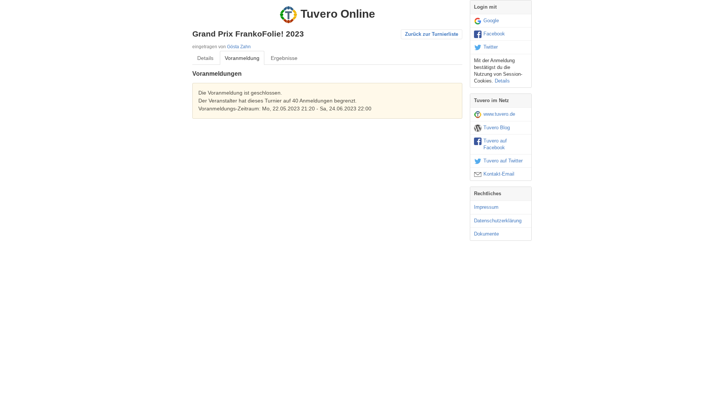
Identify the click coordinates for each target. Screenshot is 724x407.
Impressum (486, 207)
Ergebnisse (284, 58)
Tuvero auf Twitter (503, 161)
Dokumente (486, 234)
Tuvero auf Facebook (495, 144)
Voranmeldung (242, 58)
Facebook (494, 34)
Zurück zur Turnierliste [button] (431, 34)
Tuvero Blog (496, 127)
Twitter (490, 47)
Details (205, 58)
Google (491, 20)
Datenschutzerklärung (498, 220)
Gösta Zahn (239, 46)
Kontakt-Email (498, 174)
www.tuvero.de (499, 114)
